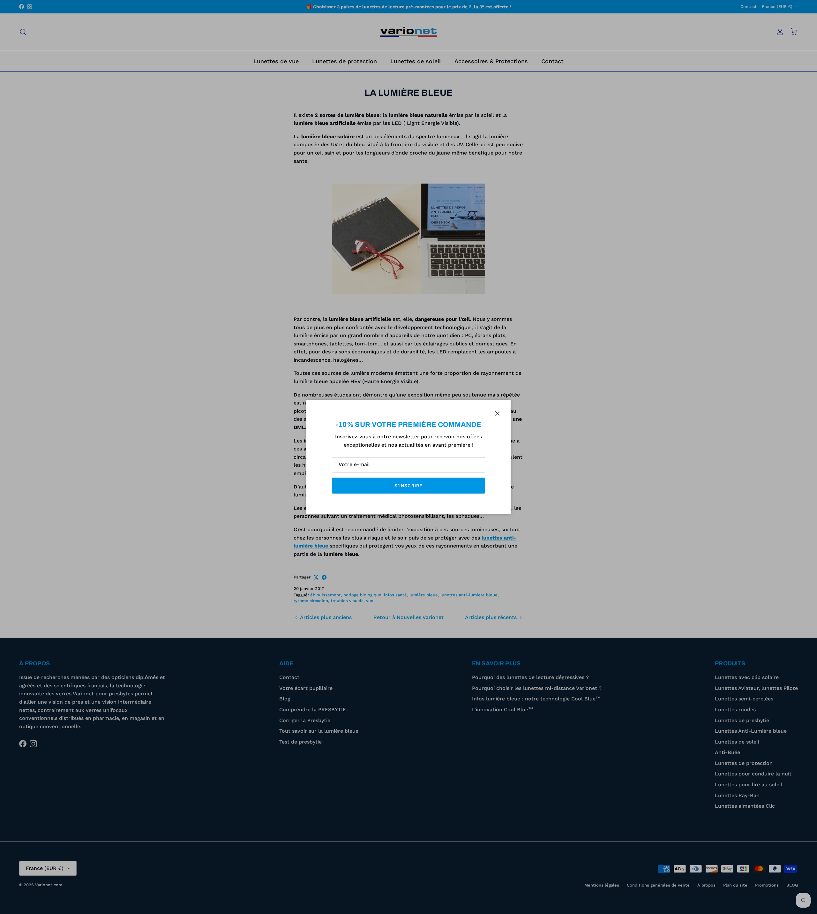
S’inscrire (408, 485)
